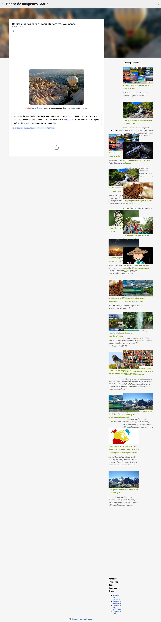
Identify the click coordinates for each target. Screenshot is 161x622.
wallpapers (31, 123)
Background (17, 128)
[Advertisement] (56, 52)
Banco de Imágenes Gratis (27, 4)
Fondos (40, 128)
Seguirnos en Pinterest (117, 602)
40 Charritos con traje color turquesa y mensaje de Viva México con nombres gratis (136, 269)
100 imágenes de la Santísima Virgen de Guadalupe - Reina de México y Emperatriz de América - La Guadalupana (138, 371)
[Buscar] (51, 3)
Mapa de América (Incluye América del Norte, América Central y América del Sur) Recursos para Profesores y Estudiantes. (124, 449)
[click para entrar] (56, 104)
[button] (13, 31)
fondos (67, 120)
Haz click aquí (36, 108)
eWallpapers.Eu (29, 128)
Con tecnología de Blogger (82, 619)
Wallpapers (50, 128)
